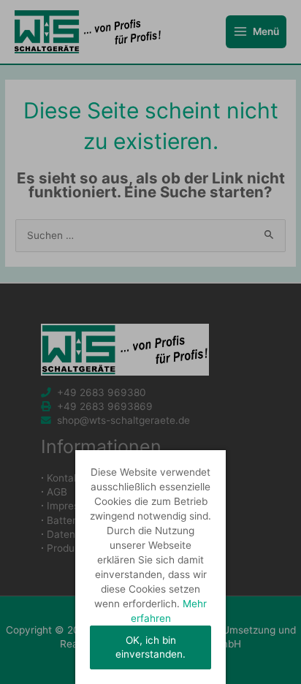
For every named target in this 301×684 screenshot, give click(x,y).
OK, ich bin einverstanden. (150, 647)
